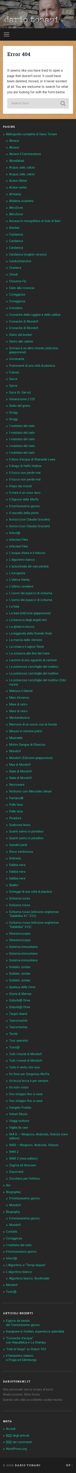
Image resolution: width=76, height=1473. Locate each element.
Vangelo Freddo (20, 1107)
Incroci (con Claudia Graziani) (29, 519)
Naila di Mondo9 (20, 771)
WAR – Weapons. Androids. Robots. (34, 1145)
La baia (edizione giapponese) (30, 613)
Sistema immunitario (23, 947)
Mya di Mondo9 (20, 765)
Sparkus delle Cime (22, 987)
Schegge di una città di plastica (30, 892)
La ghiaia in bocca (21, 627)
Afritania (15, 194)
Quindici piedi (18, 845)
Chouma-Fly (17, 281)
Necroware (16, 785)
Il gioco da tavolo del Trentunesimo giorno (23, 1323)
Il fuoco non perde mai (25, 473)
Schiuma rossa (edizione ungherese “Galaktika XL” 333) (34, 914)
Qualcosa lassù (19, 825)
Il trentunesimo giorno (24, 506)
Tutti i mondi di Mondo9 (25, 1054)
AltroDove (16, 208)
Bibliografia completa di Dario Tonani (31, 134)
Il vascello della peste (24, 513)
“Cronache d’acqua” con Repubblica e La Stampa (26, 1340)
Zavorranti (16, 1172)
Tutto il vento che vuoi (24, 1067)
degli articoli (17, 1435)
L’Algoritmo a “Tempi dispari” (26, 1265)
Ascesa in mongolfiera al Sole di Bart (34, 221)
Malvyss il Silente (21, 691)
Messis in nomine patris (25, 731)
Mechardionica (19, 718)
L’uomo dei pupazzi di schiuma (30, 593)
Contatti (11, 1232)
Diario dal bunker (20, 335)
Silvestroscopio (20, 933)
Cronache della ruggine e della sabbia (34, 315)
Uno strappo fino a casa (25, 1094)
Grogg (13, 412)
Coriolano (16, 308)
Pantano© (16, 798)
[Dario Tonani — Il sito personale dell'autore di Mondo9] (31, 21)
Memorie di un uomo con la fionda (33, 724)
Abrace (14, 141)
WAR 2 (14, 1152)
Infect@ (14, 533)
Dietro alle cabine (21, 341)
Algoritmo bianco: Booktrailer (29, 1278)
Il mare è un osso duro (25, 493)
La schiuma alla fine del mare (29, 653)
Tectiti (13, 1034)
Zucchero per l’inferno (24, 1178)
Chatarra (15, 268)
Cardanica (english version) (28, 254)
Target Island (18, 1014)
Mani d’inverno (19, 698)
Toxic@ (14, 1047)
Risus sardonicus (21, 852)
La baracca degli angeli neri (28, 620)
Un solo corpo (19, 1087)
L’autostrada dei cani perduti (29, 566)
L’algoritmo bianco (22, 560)
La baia (14, 606)
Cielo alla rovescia (21, 288)
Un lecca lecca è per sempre (28, 1081)
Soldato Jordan (19, 967)
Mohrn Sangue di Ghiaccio (27, 745)
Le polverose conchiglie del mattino (33, 667)
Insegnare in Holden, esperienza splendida (35, 1331)
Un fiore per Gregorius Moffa (29, 1074)
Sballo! (13, 885)
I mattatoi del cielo (22, 426)
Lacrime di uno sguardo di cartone (33, 660)
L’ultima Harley (19, 580)
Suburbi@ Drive (19, 1000)
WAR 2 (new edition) (23, 1158)
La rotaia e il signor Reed (26, 647)
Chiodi (13, 274)
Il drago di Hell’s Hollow (25, 466)
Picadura (15, 818)
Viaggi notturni (19, 1121)
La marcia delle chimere (25, 640)
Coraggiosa (17, 294)
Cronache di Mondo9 (23, 321)
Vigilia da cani (18, 1127)
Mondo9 (15, 751)
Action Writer (18, 181)
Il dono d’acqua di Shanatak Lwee (32, 459)
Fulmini (14, 372)
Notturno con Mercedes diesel (30, 791)
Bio (8, 1185)
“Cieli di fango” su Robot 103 (26, 1349)
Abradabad (16, 161)
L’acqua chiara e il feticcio (27, 553)
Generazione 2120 (22, 399)
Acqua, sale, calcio (22, 167)
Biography (13, 1212)
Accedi (10, 1429)
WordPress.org (16, 1449)
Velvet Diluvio (18, 1114)
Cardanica (16, 234)
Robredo (15, 858)
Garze (13, 379)
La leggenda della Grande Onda (30, 633)
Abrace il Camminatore (25, 154)
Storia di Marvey (20, 994)
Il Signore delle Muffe (24, 499)
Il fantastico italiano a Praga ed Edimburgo (21, 1358)
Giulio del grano (19, 406)
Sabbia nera (17, 865)
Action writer (18, 187)
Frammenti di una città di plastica (32, 366)
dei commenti (19, 1442)
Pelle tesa (16, 805)
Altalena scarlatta (21, 201)
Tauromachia (18, 1020)
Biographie (13, 1192)
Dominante (16, 359)
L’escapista (17, 573)
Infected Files (18, 540)
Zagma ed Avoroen (22, 1165)
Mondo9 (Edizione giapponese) (31, 758)
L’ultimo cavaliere (21, 586)
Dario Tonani (28, 1465)
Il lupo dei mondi (20, 486)
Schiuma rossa (19, 898)
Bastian (14, 228)
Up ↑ (69, 1465)
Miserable (16, 738)
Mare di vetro (18, 704)
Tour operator (18, 1040)
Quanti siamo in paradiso (26, 831)
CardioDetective (20, 261)
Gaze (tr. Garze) (20, 392)
